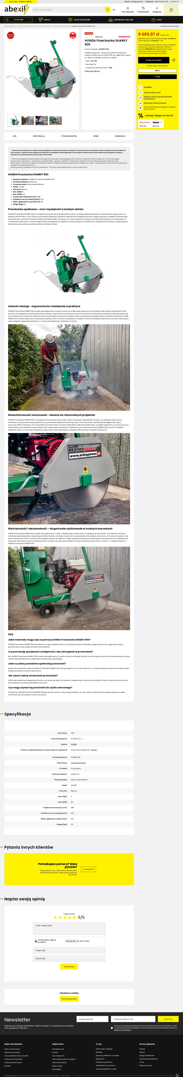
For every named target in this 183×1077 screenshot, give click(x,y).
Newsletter (17, 1019)
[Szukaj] (108, 9)
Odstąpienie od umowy (105, 1066)
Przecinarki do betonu (44, 26)
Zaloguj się (156, 12)
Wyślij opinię (69, 966)
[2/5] (60, 917)
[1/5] (55, 917)
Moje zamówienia (13, 1044)
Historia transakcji (59, 1063)
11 (95, 64)
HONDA (74, 744)
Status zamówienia (12, 1049)
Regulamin (100, 1059)
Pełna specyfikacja (92, 71)
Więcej (94, 750)
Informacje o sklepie (104, 1049)
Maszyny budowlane (26, 26)
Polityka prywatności (104, 1062)
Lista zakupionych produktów (64, 1059)
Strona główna (10, 26)
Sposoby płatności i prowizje (107, 1056)
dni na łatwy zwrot (152, 92)
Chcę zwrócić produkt (13, 1059)
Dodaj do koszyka (154, 60)
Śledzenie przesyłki (12, 1052)
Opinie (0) (99, 37)
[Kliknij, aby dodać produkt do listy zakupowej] (174, 60)
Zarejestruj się (58, 1049)
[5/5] (74, 917)
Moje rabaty (57, 1066)
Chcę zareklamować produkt (16, 1056)
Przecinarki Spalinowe (62, 26)
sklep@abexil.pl (136, 1)
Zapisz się (168, 1019)
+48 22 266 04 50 (161, 1)
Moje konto (58, 1044)
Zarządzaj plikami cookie (106, 1069)
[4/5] (69, 917)
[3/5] (65, 917)
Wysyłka (99, 1052)
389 (110, 68)
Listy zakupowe (128, 12)
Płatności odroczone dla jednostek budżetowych (158, 97)
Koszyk (55, 1052)
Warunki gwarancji (69, 999)
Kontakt (7, 1066)
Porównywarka (143, 12)
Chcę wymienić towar (13, 1063)
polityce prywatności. (122, 1030)
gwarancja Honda (78, 763)
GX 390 (94, 61)
